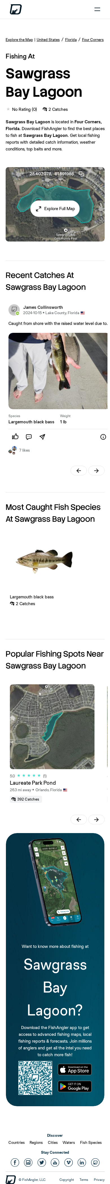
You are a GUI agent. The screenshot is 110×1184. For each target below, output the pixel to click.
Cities (53, 1142)
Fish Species (91, 1142)
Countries (16, 1142)
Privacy (99, 1179)
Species (14, 416)
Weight (65, 416)
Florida (71, 39)
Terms (84, 1179)
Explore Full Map (59, 209)
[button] (55, 208)
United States (48, 39)
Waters (69, 1142)
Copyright (67, 1179)
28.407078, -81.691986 (52, 174)
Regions (36, 1142)
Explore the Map (19, 39)
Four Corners (93, 39)
